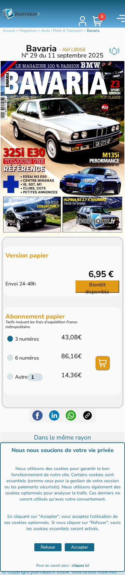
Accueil (9, 30)
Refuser (48, 547)
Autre (21, 376)
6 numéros (27, 358)
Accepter (79, 547)
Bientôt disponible (97, 287)
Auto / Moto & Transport (62, 30)
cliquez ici (80, 565)
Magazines (28, 30)
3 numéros (27, 339)
